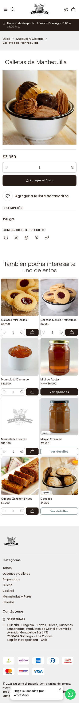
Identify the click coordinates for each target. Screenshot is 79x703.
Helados (8, 602)
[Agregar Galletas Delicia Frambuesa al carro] (71, 332)
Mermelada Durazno (14, 439)
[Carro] (73, 9)
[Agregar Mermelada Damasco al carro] (32, 391)
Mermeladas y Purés (17, 596)
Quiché (7, 585)
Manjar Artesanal (51, 439)
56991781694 (16, 619)
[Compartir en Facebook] (6, 238)
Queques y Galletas (29, 38)
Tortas (7, 568)
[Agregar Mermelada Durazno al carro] (32, 451)
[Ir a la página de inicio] (39, 9)
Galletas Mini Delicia (14, 319)
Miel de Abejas (50, 379)
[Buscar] (12, 9)
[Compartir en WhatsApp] (26, 238)
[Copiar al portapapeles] (46, 238)
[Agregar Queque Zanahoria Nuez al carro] (32, 511)
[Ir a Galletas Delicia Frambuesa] (59, 297)
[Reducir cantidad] (6, 167)
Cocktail (8, 591)
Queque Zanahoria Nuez (16, 498)
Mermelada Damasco (15, 379)
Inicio (7, 38)
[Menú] (6, 9)
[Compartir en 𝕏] (16, 238)
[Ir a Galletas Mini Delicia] (20, 297)
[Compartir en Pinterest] (36, 238)
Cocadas (46, 498)
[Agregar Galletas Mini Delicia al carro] (32, 332)
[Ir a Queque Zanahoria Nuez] (20, 476)
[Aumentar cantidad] (72, 167)
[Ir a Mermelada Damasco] (20, 357)
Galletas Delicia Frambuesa (58, 319)
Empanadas (11, 579)
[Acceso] (66, 9)
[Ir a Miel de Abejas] (59, 357)
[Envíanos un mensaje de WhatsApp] (70, 694)
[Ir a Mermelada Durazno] (20, 416)
